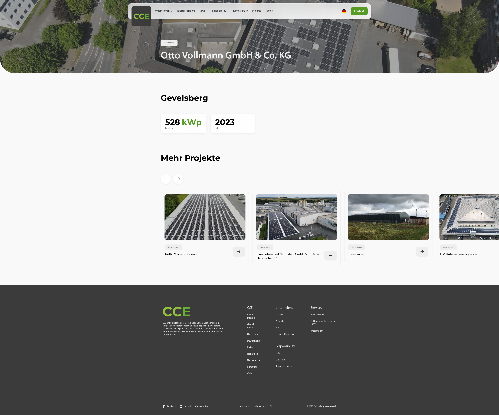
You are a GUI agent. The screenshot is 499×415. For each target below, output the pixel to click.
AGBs (272, 406)
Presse (278, 328)
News (202, 11)
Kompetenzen (240, 11)
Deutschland (253, 341)
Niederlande (253, 360)
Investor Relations (186, 11)
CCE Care (280, 360)
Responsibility (219, 11)
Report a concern (284, 366)
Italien (250, 347)
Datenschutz (260, 406)
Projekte (256, 11)
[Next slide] (178, 179)
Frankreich (252, 354)
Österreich (252, 334)
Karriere (270, 11)
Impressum (244, 406)
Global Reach (250, 326)
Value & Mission (251, 316)
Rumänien (252, 367)
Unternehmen (162, 11)
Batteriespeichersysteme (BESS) (323, 323)
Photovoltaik (317, 315)
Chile (249, 373)
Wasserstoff (317, 331)
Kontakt (359, 11)
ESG (277, 353)
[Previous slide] (166, 179)
